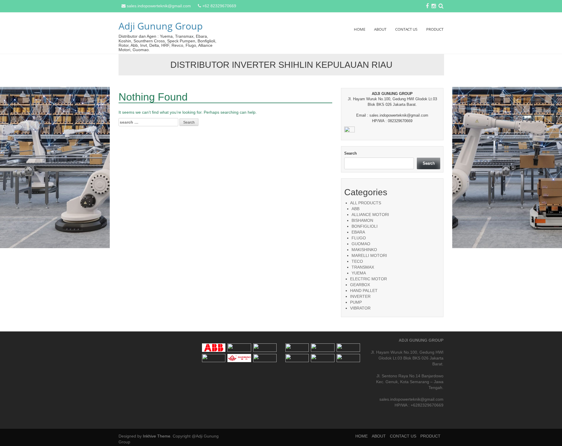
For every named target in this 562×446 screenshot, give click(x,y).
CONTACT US (406, 29)
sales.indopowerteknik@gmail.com (159, 6)
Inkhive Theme (156, 436)
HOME (359, 29)
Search (350, 153)
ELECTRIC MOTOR (368, 278)
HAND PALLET (364, 290)
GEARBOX (360, 284)
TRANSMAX (363, 267)
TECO (357, 261)
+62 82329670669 (219, 6)
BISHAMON (362, 220)
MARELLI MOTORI (369, 255)
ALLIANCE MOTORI (370, 214)
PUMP (356, 302)
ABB (355, 208)
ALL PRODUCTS (365, 202)
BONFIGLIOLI (365, 226)
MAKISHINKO (364, 249)
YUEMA (359, 273)
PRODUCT (434, 29)
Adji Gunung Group (161, 26)
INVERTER (360, 296)
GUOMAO (361, 243)
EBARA (358, 232)
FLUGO (359, 238)
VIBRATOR (360, 308)
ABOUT (380, 29)
